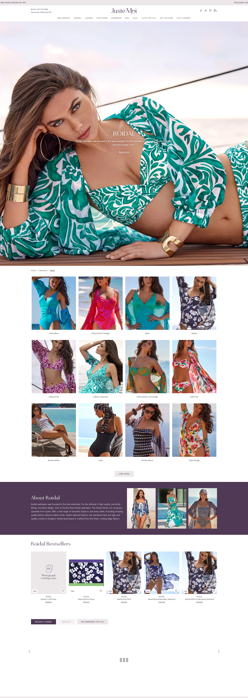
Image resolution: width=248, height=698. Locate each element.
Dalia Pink (194, 397)
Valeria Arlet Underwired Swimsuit (199, 599)
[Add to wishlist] (63, 591)
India (101, 460)
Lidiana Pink (54, 397)
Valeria (194, 333)
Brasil (147, 333)
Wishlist (66, 622)
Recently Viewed (43, 622)
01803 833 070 (46, 12)
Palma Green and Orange (147, 397)
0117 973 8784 (42, 9)
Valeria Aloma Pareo (86, 599)
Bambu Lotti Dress (48, 599)
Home (33, 270)
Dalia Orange (194, 460)
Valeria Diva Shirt (124, 599)
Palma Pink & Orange (101, 333)
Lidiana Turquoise (100, 397)
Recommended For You (92, 622)
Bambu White (54, 460)
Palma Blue (54, 333)
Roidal (49, 597)
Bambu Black (147, 460)
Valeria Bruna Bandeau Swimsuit (161, 599)
